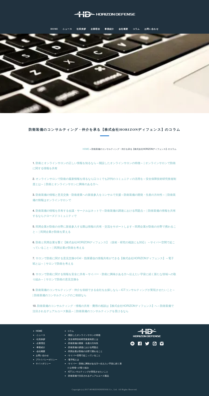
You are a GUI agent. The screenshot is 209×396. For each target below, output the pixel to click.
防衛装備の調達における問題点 (83, 347)
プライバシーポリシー (46, 359)
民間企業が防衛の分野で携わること (85, 351)
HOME (54, 29)
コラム (136, 29)
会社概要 (123, 29)
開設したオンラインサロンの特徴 (84, 334)
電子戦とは (73, 359)
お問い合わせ (151, 29)
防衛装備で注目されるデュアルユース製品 (88, 375)
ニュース (67, 29)
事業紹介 (109, 29)
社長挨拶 (81, 29)
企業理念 (95, 29)
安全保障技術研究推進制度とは (83, 339)
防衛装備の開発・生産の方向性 (83, 343)
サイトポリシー (43, 363)
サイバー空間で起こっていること (84, 355)
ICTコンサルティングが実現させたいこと (88, 371)
